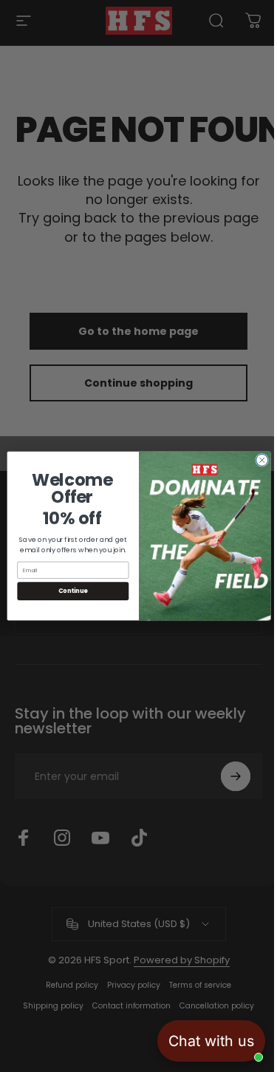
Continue (67, 591)
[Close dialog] (256, 460)
